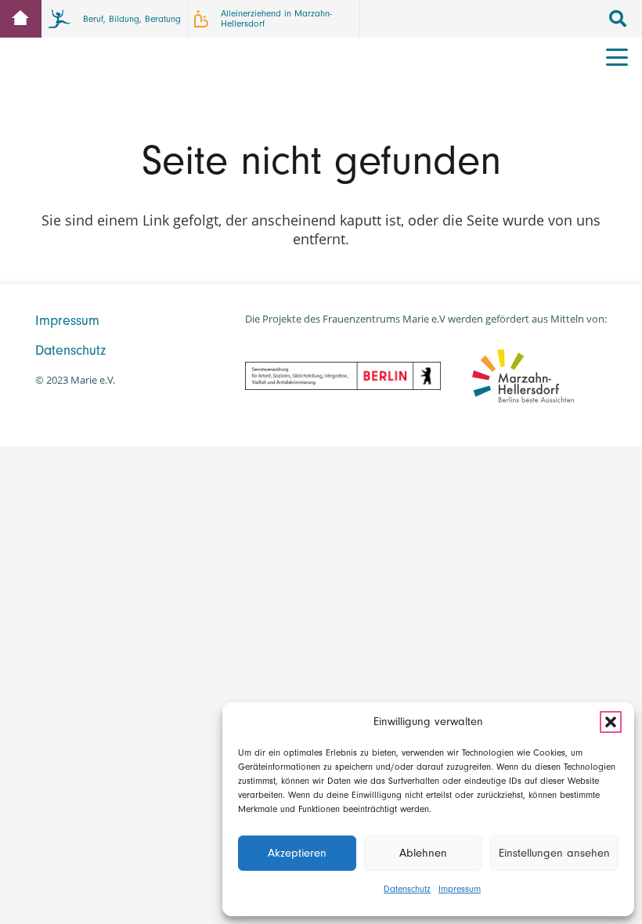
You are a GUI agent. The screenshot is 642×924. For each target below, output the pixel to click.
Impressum (459, 888)
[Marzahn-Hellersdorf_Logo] (523, 375)
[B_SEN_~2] (343, 376)
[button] (611, 722)
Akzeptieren (297, 853)
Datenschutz (407, 888)
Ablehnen (423, 853)
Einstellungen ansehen (554, 853)
